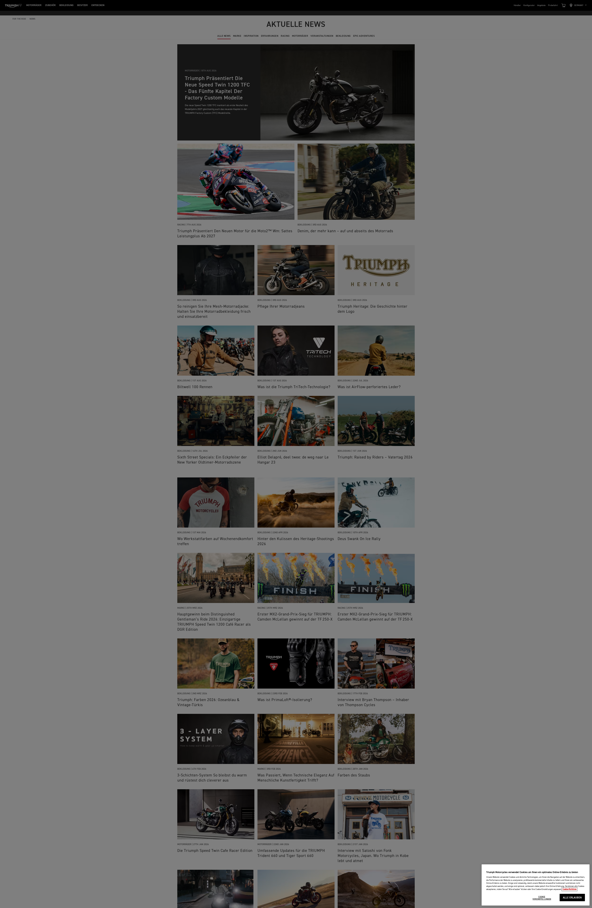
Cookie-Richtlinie (569, 889)
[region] (536, 885)
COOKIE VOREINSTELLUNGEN (541, 898)
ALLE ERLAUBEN (572, 897)
